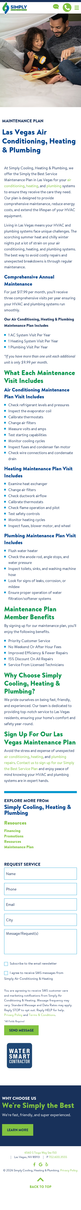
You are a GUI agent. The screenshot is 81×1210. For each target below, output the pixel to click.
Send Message (21, 1030)
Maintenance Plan (19, 847)
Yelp (47, 1164)
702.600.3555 (58, 1157)
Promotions (13, 836)
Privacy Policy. (69, 1170)
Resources (15, 822)
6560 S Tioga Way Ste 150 (41, 1152)
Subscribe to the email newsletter (33, 963)
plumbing (54, 185)
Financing (12, 831)
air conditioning (16, 756)
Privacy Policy (13, 1015)
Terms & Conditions (42, 1015)
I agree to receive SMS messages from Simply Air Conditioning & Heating (33, 976)
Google (40, 1164)
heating (32, 185)
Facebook (34, 1164)
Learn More (17, 1130)
